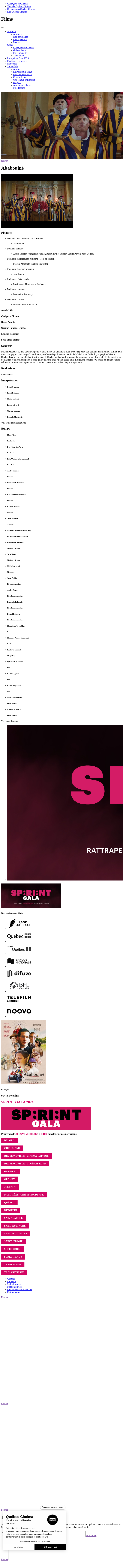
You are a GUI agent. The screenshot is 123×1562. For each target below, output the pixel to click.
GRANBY (9, 1179)
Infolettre (11, 1281)
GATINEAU (10, 1171)
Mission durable (14, 1287)
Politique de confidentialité (19, 1289)
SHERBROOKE (12, 1249)
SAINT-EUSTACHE (15, 1225)
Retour (4, 160)
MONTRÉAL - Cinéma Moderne (24, 1194)
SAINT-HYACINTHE (15, 1233)
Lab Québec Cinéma (17, 11)
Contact (11, 1278)
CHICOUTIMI (12, 1148)
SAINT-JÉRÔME (13, 1241)
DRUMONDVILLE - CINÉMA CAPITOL (26, 1156)
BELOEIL (9, 1140)
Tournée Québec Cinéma (19, 6)
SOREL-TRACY (13, 1257)
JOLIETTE (10, 1187)
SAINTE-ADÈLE (13, 1218)
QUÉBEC (9, 1202)
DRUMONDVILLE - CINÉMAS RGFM (25, 1163)
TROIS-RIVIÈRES (14, 1272)
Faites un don (13, 1292)
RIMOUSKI (10, 1210)
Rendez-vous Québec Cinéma (21, 9)
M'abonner (91, 1535)
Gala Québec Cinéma (17, 3)
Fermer (4, 1297)
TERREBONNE (12, 1264)
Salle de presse (14, 1284)
